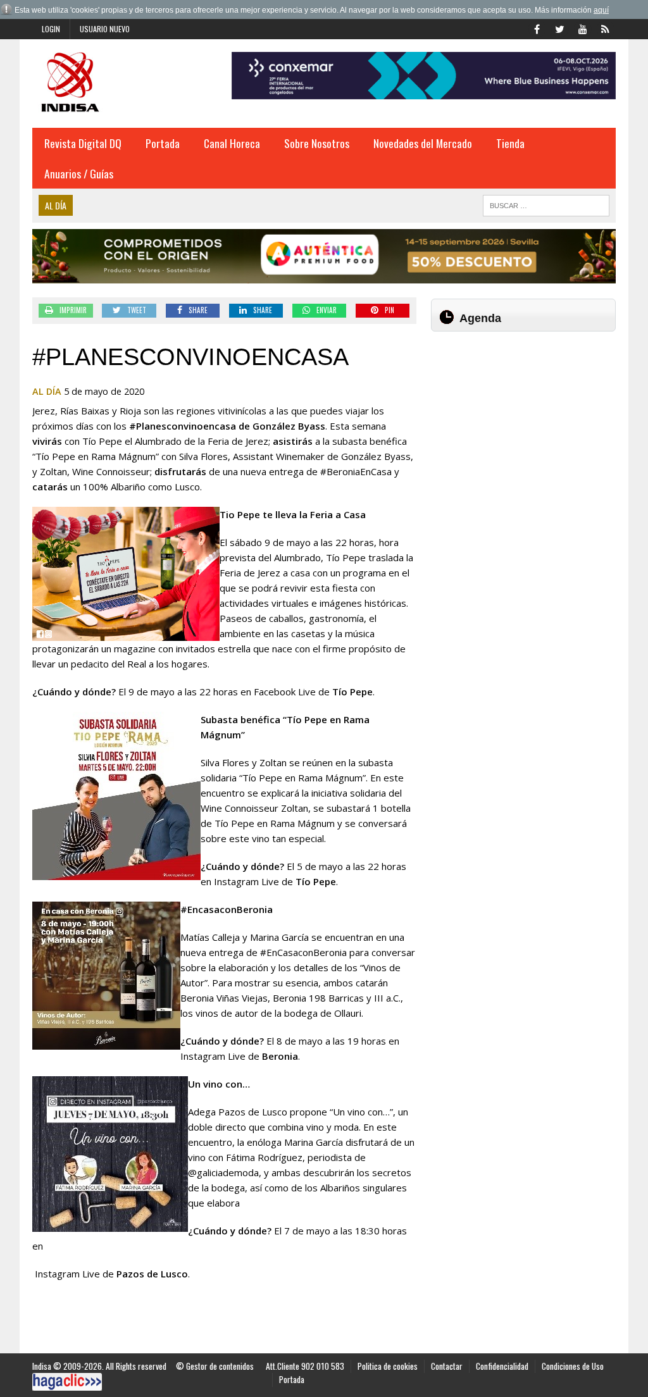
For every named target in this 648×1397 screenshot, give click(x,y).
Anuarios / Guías (78, 173)
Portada (163, 143)
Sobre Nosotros (316, 143)
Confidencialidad (502, 1366)
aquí (601, 10)
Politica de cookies (388, 1366)
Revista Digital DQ (83, 143)
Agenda (480, 318)
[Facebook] (537, 27)
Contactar (447, 1366)
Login (51, 28)
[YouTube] (583, 27)
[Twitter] (560, 27)
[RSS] (605, 27)
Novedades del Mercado (422, 143)
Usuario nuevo (105, 28)
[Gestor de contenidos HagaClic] (67, 1382)
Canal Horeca (232, 143)
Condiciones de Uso (573, 1366)
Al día (46, 391)
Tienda (510, 143)
